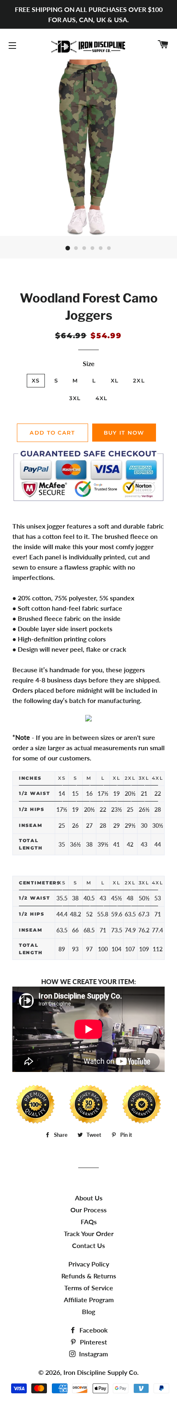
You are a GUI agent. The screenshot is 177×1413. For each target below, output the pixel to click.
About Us (88, 1198)
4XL (101, 398)
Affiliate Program (89, 1299)
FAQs (89, 1221)
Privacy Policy (88, 1264)
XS (36, 380)
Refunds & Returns (88, 1276)
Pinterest (92, 1342)
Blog (88, 1311)
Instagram (92, 1354)
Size (89, 363)
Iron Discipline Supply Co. (101, 1372)
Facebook (93, 1330)
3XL (75, 398)
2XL (139, 380)
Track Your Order (89, 1233)
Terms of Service (88, 1288)
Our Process (88, 1210)
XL (115, 380)
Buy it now (124, 432)
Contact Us (88, 1245)
